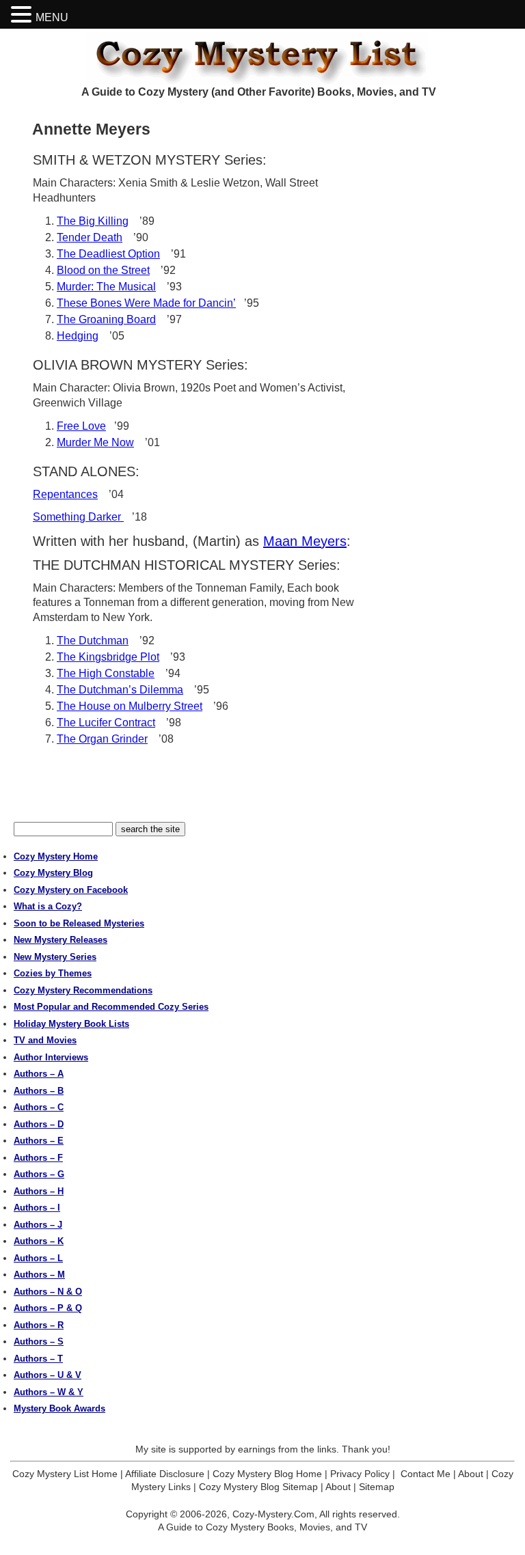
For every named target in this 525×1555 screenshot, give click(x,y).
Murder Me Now (95, 442)
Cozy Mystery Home (56, 856)
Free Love (81, 426)
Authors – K (39, 1241)
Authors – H (39, 1191)
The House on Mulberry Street (129, 706)
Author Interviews (51, 1057)
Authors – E (39, 1141)
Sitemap (376, 1486)
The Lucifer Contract (106, 722)
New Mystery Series (55, 957)
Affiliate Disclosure (164, 1473)
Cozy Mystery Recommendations (83, 990)
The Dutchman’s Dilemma (120, 690)
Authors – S (39, 1341)
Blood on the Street (103, 270)
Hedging (77, 336)
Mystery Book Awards (59, 1408)
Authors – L (38, 1258)
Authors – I (37, 1207)
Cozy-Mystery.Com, (274, 1514)
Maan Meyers (305, 541)
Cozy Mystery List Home (65, 1473)
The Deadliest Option (108, 254)
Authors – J (38, 1225)
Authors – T (38, 1358)
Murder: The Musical (106, 286)
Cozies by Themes (53, 973)
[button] (23, 15)
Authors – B (39, 1091)
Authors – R (39, 1325)
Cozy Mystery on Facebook (71, 890)
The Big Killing (93, 221)
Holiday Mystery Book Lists (71, 1024)
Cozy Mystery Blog (53, 873)
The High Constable (105, 673)
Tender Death (89, 237)
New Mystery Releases (60, 940)
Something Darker (78, 517)
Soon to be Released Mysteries (79, 923)
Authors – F (38, 1158)
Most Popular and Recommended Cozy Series (111, 1007)
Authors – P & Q (48, 1308)
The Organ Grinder (102, 739)
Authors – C (39, 1107)
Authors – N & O (48, 1291)
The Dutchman (93, 640)
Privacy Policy (360, 1473)
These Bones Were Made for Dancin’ (146, 303)
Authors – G (39, 1174)
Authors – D (39, 1124)
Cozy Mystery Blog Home (267, 1473)
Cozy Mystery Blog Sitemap (258, 1486)
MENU (52, 17)
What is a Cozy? (48, 906)
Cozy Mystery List (262, 57)
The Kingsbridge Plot (108, 657)
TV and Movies (45, 1040)
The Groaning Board (106, 319)
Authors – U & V (47, 1375)
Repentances (65, 494)
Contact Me (425, 1473)
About (470, 1473)
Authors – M (39, 1274)
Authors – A (39, 1074)
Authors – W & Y (48, 1392)
